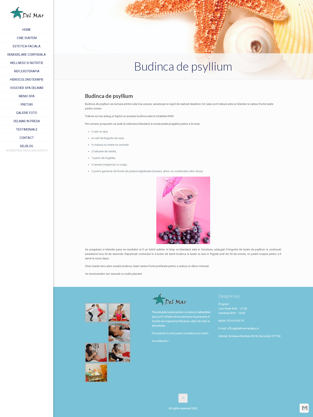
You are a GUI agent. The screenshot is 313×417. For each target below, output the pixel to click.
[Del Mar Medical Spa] (26, 12)
